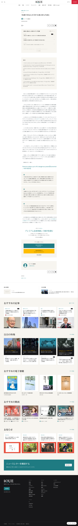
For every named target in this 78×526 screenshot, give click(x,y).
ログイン (41, 228)
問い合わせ (56, 487)
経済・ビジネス (23, 278)
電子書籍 (50, 5)
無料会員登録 (39, 254)
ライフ (42, 494)
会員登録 (7, 488)
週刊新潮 (30, 496)
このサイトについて (57, 482)
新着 (19, 5)
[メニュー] (2, 2)
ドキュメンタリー (34, 5)
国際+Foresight (56, 5)
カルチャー (43, 489)
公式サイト (38, 118)
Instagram (31, 503)
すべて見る (72, 334)
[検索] (4, 2)
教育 (42, 487)
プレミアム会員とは (39, 237)
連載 (39, 5)
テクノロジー (43, 492)
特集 (23, 5)
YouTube (30, 505)
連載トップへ (52, 31)
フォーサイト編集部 (26, 18)
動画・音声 (44, 5)
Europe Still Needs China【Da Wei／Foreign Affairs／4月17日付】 (37, 72)
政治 (42, 482)
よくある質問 (56, 485)
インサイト (27, 5)
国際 (42, 496)
